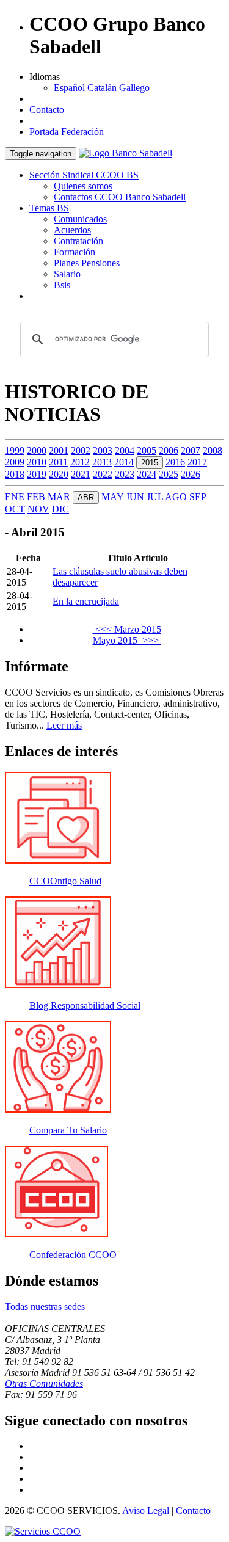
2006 (168, 450)
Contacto (46, 109)
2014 (124, 462)
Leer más (64, 725)
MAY (112, 497)
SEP (197, 497)
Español (69, 87)
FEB (36, 497)
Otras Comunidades (44, 1383)
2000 (36, 450)
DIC (60, 509)
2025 (168, 474)
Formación (74, 252)
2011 (58, 462)
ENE (14, 497)
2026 (190, 474)
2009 (14, 462)
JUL (155, 497)
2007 (190, 450)
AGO (176, 497)
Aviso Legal (145, 1510)
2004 (124, 450)
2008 (212, 450)
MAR (59, 497)
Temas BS (49, 208)
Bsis (62, 285)
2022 (102, 474)
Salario (67, 274)
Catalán (102, 87)
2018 (14, 474)
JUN (135, 497)
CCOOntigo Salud (65, 881)
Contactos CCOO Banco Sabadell (120, 197)
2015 (149, 462)
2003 (102, 450)
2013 (102, 462)
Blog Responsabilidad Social (84, 1005)
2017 (197, 462)
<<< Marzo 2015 (127, 629)
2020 (58, 474)
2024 (146, 474)
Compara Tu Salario (68, 1130)
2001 (58, 450)
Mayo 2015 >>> (127, 640)
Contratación (78, 241)
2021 (80, 474)
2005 (146, 450)
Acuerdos (72, 230)
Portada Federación (66, 131)
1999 (14, 450)
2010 (36, 462)
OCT (15, 509)
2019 (36, 474)
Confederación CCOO (73, 1254)
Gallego (134, 87)
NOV (38, 509)
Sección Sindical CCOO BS (84, 175)
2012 (80, 462)
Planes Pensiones (87, 263)
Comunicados (80, 219)
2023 (124, 474)
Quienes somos (83, 186)
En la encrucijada (86, 601)
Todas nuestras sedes (45, 1306)
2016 (175, 462)
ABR (86, 497)
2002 (80, 450)
